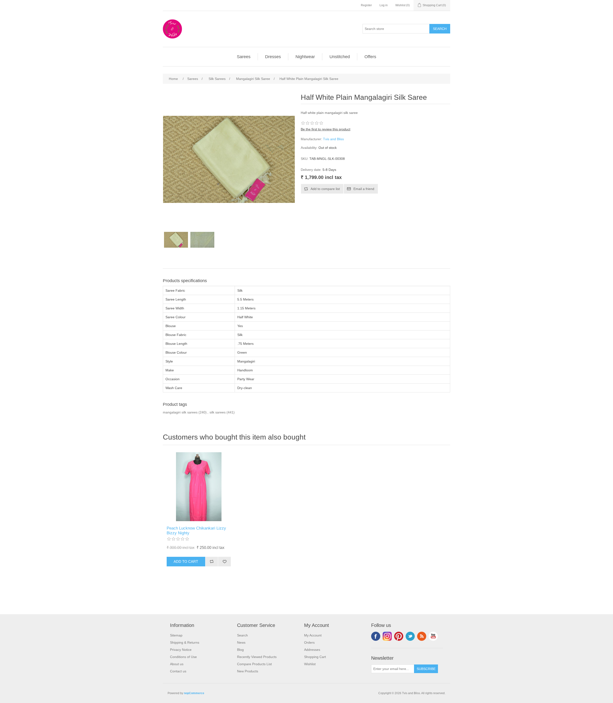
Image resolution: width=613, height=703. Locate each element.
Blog (240, 650)
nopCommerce (194, 693)
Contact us (178, 671)
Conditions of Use (183, 657)
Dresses (273, 56)
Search (242, 635)
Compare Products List (254, 664)
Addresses (312, 650)
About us (176, 664)
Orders (309, 642)
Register (366, 5)
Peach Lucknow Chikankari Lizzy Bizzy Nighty (196, 530)
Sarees (243, 56)
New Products (247, 671)
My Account (313, 635)
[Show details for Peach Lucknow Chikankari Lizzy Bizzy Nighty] (198, 486)
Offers (370, 56)
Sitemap (176, 635)
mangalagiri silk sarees (180, 412)
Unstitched (339, 56)
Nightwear (305, 56)
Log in (384, 5)
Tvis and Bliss (333, 139)
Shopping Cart (315, 657)
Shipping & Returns (184, 642)
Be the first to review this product (325, 129)
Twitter (410, 636)
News (241, 642)
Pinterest (398, 636)
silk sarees (218, 412)
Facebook (375, 636)
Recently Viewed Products (257, 657)
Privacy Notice (181, 650)
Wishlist (310, 664)
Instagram (387, 636)
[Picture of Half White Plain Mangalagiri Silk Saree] (176, 240)
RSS (421, 636)
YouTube (433, 636)
